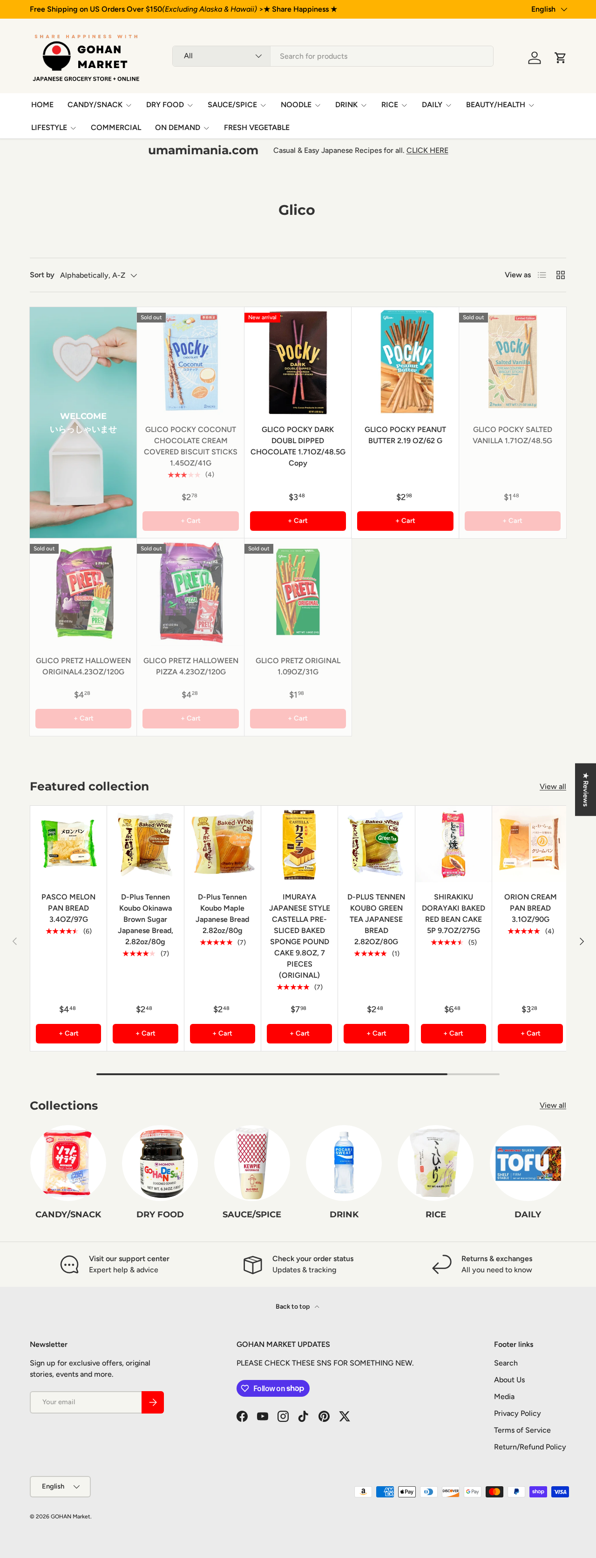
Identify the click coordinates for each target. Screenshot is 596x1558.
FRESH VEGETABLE (257, 127)
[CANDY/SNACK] (68, 1163)
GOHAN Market (70, 1516)
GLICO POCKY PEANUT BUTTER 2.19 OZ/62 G (405, 435)
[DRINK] (344, 1163)
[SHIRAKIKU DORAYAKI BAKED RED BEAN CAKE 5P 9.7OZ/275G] (453, 844)
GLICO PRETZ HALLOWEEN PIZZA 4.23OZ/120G (190, 666)
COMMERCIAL (116, 127)
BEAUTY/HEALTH (495, 104)
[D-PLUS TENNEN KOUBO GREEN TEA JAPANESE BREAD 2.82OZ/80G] (376, 844)
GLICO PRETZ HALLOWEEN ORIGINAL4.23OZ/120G (83, 666)
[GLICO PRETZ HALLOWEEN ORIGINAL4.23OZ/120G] (83, 591)
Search (506, 1363)
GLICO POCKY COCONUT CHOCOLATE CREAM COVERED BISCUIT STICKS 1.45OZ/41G (190, 446)
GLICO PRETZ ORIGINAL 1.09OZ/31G (298, 666)
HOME (42, 104)
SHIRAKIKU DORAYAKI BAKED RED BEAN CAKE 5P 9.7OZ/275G (453, 913)
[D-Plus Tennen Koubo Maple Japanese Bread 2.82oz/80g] (222, 844)
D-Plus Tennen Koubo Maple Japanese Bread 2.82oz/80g (222, 913)
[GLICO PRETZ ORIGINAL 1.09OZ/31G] (298, 591)
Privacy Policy (517, 1413)
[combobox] (333, 56)
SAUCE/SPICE (232, 104)
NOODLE (296, 104)
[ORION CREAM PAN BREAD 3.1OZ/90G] (530, 844)
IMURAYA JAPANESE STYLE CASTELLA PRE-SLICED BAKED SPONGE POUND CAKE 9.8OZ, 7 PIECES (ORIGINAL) (299, 936)
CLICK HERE (427, 150)
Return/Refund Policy (530, 1446)
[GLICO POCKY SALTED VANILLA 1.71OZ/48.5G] (512, 360)
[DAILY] (528, 1163)
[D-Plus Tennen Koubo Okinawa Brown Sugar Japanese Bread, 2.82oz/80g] (145, 844)
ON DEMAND (177, 127)
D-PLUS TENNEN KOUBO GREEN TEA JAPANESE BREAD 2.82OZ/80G (376, 919)
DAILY (432, 104)
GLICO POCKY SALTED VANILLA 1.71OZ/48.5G (512, 435)
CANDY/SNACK (95, 104)
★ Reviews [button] (586, 789)
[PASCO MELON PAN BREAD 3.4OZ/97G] (68, 844)
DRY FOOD (165, 104)
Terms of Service (522, 1430)
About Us (509, 1379)
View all (553, 786)
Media (504, 1396)
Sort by (42, 274)
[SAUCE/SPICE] (252, 1163)
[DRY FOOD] (160, 1163)
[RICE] (436, 1163)
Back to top (293, 1307)
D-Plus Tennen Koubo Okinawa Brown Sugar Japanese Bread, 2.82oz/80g (145, 919)
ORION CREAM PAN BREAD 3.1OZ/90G (530, 908)
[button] (560, 58)
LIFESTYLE (49, 127)
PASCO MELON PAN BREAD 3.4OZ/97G (68, 908)
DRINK (346, 104)
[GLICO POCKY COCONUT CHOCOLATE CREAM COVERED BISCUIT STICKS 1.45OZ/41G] (190, 360)
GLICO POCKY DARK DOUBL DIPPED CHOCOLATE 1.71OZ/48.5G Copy (298, 446)
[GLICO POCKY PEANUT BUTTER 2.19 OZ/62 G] (405, 360)
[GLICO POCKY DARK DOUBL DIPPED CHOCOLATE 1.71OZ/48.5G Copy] (298, 360)
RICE (389, 104)
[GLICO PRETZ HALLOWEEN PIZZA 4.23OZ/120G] (190, 591)
